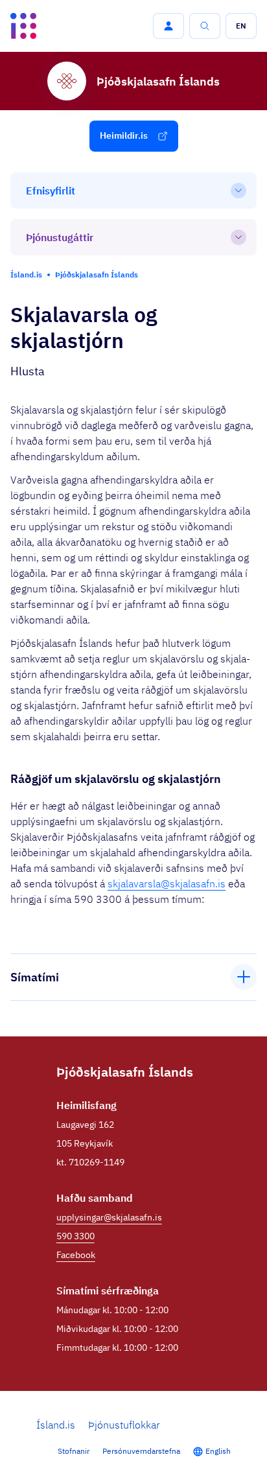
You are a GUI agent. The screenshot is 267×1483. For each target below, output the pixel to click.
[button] (168, 26)
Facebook (75, 1255)
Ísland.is (55, 1424)
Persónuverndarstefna (141, 1451)
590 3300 (75, 1236)
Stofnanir (73, 1451)
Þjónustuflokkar (124, 1424)
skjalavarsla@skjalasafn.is (167, 883)
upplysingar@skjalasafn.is (109, 1217)
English (218, 1451)
